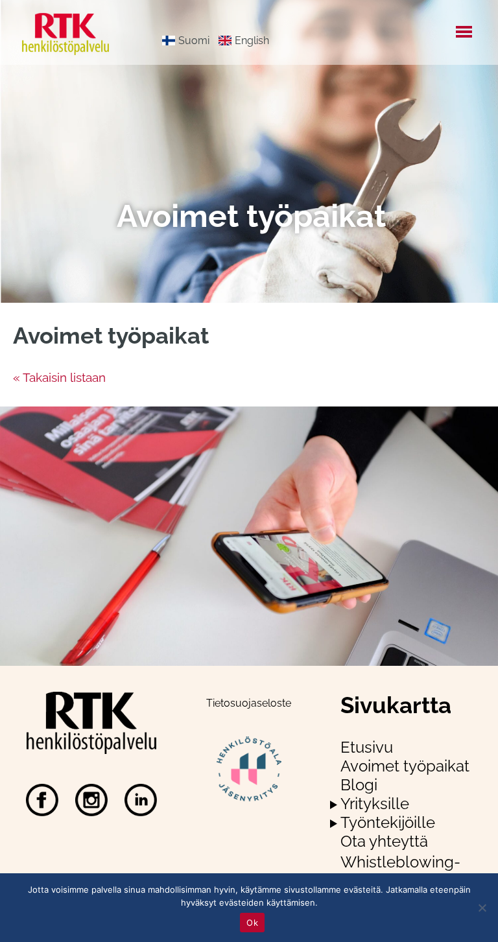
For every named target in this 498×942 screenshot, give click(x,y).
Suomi (193, 40)
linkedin (140, 800)
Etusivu (366, 747)
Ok (252, 922)
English (252, 40)
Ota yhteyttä (384, 841)
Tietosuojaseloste (248, 703)
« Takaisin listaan (59, 377)
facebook (42, 800)
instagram (91, 800)
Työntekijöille (387, 822)
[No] (481, 907)
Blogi (358, 784)
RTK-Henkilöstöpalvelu (76, 34)
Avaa (333, 805)
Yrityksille (374, 803)
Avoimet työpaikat (404, 766)
